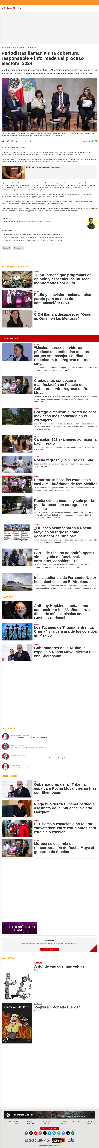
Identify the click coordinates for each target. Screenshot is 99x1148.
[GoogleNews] (63, 1133)
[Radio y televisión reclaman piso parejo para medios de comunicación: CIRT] (17, 299)
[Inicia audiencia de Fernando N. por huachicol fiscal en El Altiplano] (17, 582)
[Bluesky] (54, 1133)
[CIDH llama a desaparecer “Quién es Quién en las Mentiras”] (17, 318)
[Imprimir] (30, 141)
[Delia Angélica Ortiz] (5, 756)
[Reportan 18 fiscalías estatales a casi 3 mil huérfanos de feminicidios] (17, 485)
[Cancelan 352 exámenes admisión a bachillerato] (17, 444)
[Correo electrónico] (20, 141)
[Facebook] (3, 141)
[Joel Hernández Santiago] (5, 736)
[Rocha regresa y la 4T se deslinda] (17, 464)
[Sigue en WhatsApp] (92, 141)
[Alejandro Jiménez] (5, 746)
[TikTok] (45, 1133)
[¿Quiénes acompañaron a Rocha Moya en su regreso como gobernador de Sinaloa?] (17, 535)
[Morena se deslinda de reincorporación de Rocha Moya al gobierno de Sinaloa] (17, 848)
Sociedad (6, 248)
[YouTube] (35, 1133)
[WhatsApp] (12, 141)
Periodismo (18, 248)
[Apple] (68, 1133)
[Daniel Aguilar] (5, 766)
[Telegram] (16, 141)
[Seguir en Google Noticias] (95, 141)
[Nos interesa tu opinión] (49, 1115)
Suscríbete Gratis (49, 949)
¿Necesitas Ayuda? (49, 1128)
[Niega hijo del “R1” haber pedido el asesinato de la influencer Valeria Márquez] (17, 808)
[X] (7, 141)
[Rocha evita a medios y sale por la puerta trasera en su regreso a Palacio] (17, 508)
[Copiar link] (25, 141)
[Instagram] (40, 1133)
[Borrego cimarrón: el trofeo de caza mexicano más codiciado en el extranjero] (17, 420)
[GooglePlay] (72, 1133)
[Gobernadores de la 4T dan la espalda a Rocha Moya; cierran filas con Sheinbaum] (17, 788)
